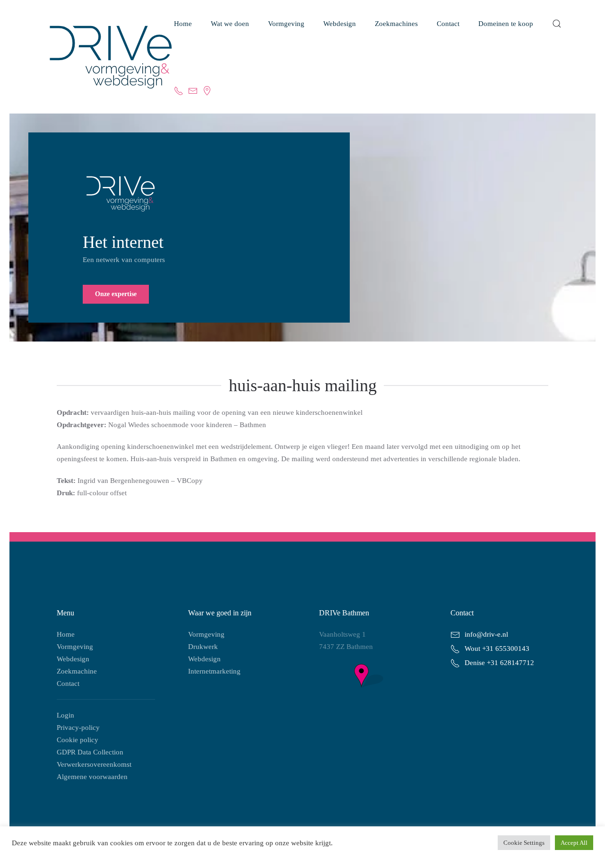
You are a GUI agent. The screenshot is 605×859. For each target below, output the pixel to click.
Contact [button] (448, 23)
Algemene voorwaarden (92, 776)
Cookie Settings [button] (523, 842)
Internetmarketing (214, 671)
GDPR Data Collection (90, 752)
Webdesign (73, 659)
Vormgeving (286, 23)
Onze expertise (116, 294)
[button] (557, 23)
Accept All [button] (574, 842)
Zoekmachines (396, 23)
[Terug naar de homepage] (101, 57)
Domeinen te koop (505, 23)
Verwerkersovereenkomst (94, 764)
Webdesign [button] (339, 23)
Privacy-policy (78, 727)
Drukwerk (203, 646)
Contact (68, 683)
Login (65, 715)
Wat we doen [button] (230, 23)
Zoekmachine (77, 671)
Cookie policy (77, 740)
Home (183, 23)
